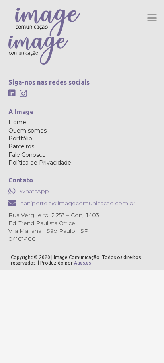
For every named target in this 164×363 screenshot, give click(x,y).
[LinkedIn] (12, 93)
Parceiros (21, 146)
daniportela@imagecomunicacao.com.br (77, 203)
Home (17, 122)
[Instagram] (23, 93)
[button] (152, 18)
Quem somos (27, 130)
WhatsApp (34, 191)
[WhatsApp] (12, 191)
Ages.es (82, 262)
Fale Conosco (27, 154)
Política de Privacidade (39, 162)
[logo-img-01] (47, 24)
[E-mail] (12, 203)
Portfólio (20, 138)
